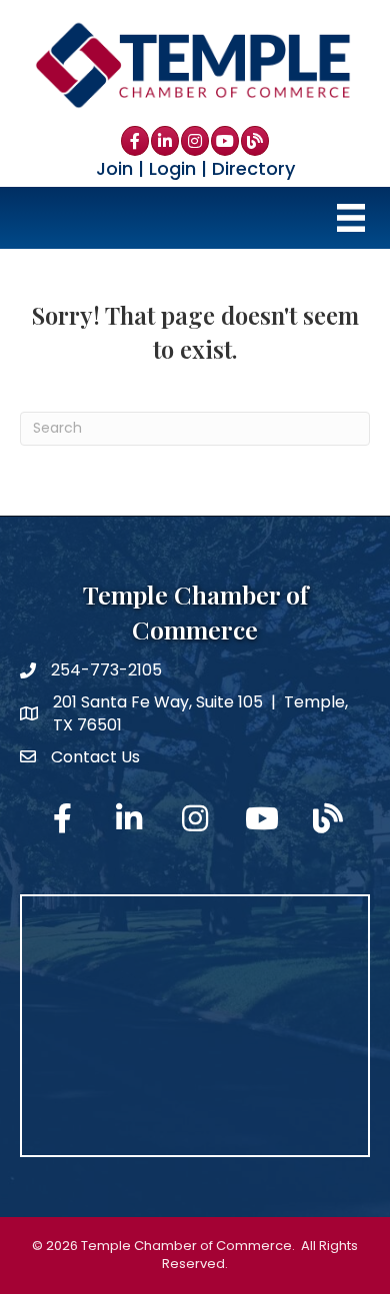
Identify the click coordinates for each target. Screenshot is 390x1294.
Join (114, 168)
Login (172, 168)
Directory (253, 168)
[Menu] (351, 218)
